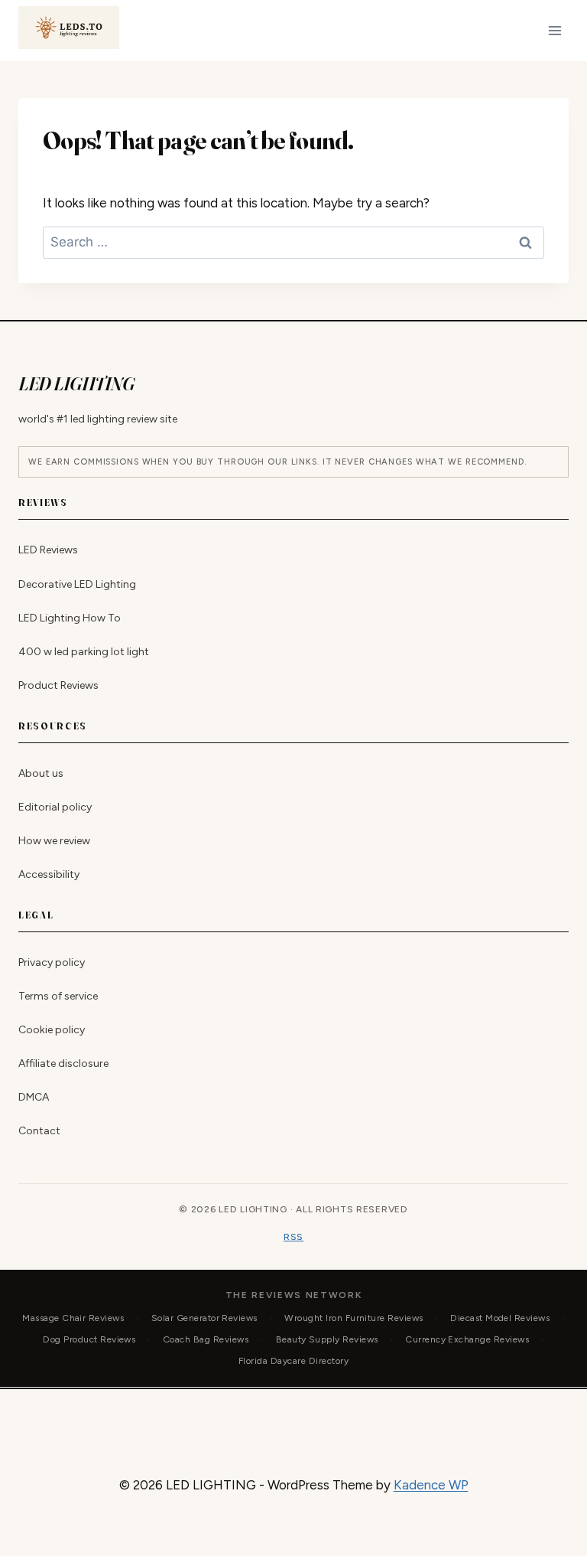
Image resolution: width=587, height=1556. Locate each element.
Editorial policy (55, 807)
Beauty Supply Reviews (327, 1339)
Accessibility (48, 874)
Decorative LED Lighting (77, 584)
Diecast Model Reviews (500, 1318)
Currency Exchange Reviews (467, 1339)
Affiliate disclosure (63, 1063)
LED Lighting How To (69, 618)
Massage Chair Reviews (73, 1318)
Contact (39, 1130)
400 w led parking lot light (83, 651)
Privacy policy (51, 962)
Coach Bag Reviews (205, 1339)
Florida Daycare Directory (293, 1360)
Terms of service (58, 996)
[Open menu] (554, 30)
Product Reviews (58, 685)
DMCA (33, 1097)
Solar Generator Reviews (204, 1318)
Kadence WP (431, 1484)
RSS (293, 1236)
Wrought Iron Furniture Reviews (353, 1318)
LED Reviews (48, 550)
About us (40, 773)
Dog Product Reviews (89, 1339)
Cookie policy (51, 1029)
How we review (54, 840)
